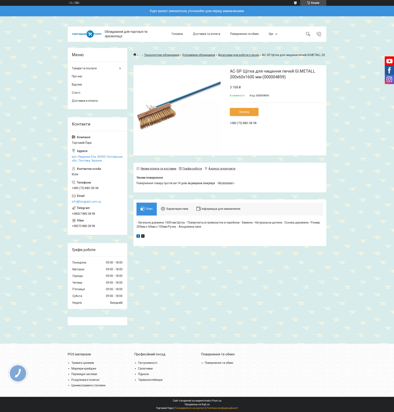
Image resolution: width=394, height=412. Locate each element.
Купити (244, 112)
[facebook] (138, 236)
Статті (76, 92)
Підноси (143, 374)
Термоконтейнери (150, 379)
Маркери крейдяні (83, 368)
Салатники (145, 368)
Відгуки (77, 84)
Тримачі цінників (82, 362)
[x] (142, 236)
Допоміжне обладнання (198, 55)
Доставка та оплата (206, 34)
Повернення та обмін (244, 34)
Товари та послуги (84, 68)
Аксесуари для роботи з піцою (238, 55)
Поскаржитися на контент (190, 408)
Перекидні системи (84, 374)
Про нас (77, 76)
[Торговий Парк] (87, 34)
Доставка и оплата (85, 100)
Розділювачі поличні (85, 379)
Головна (177, 34)
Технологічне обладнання (161, 55)
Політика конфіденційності (222, 408)
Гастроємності (147, 362)
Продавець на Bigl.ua (197, 404)
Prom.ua (216, 400)
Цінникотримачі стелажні (88, 385)
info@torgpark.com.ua (86, 201)
